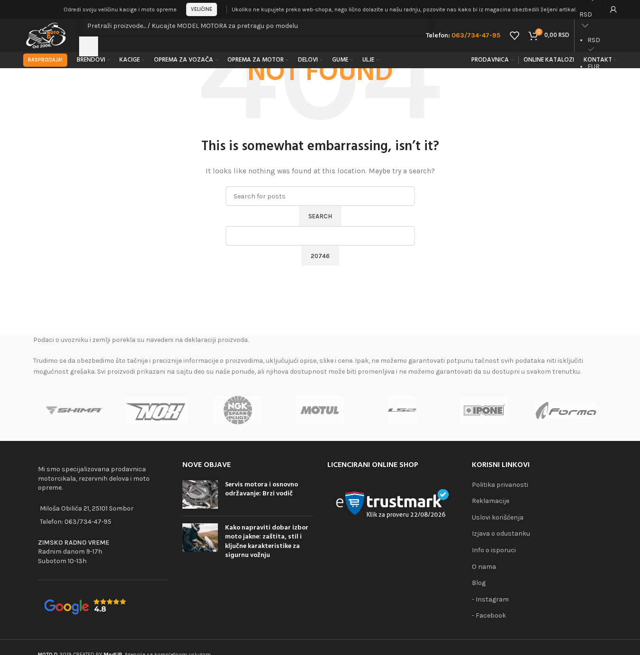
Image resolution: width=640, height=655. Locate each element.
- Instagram (490, 599)
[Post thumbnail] (200, 494)
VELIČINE (201, 9)
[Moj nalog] (613, 9)
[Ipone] (484, 410)
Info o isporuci (494, 550)
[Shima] (74, 410)
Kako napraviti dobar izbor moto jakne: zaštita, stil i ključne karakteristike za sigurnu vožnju (266, 541)
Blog (479, 583)
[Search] (88, 46)
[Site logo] (46, 35)
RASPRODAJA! (45, 60)
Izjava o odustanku (501, 533)
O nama (484, 567)
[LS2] (402, 410)
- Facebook (489, 615)
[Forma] (566, 410)
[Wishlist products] (514, 35)
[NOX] (156, 410)
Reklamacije (490, 501)
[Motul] (320, 410)
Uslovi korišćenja (497, 517)
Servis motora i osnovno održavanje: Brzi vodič (261, 489)
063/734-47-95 (87, 522)
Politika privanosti (500, 485)
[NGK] (238, 410)
